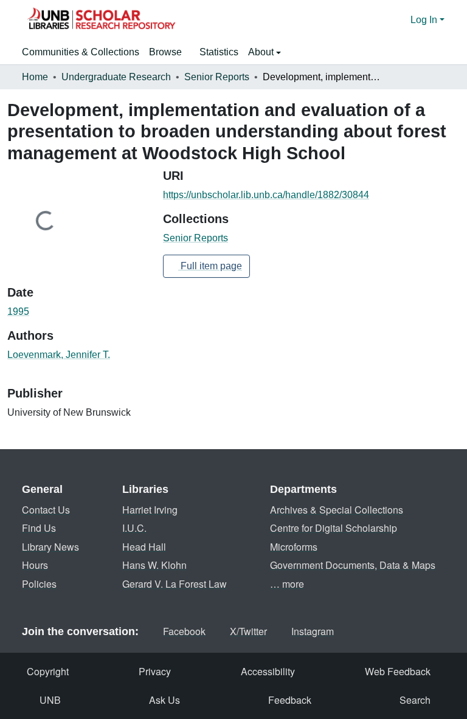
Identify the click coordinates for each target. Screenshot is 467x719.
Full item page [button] (210, 266)
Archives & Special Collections (336, 510)
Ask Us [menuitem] (164, 700)
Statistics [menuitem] (218, 52)
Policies (39, 584)
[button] (101, 20)
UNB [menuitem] (50, 700)
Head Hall (144, 547)
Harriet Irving (150, 510)
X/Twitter (248, 631)
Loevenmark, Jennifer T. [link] (58, 354)
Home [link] (35, 77)
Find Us (39, 528)
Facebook (184, 631)
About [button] (262, 52)
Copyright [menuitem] (48, 671)
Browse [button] (165, 52)
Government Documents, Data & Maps (352, 565)
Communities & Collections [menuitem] (80, 52)
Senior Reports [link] (216, 77)
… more (287, 584)
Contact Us (46, 510)
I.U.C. (134, 528)
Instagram (312, 631)
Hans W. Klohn (154, 565)
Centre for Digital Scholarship (333, 528)
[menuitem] (169, 52)
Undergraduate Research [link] (116, 77)
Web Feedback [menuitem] (398, 671)
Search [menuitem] (415, 700)
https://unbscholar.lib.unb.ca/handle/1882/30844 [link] (266, 195)
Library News (50, 547)
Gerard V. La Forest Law (174, 584)
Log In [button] (425, 20)
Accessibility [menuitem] (268, 671)
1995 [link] (18, 311)
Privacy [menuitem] (155, 671)
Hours (35, 565)
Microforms (293, 547)
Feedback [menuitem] (289, 700)
